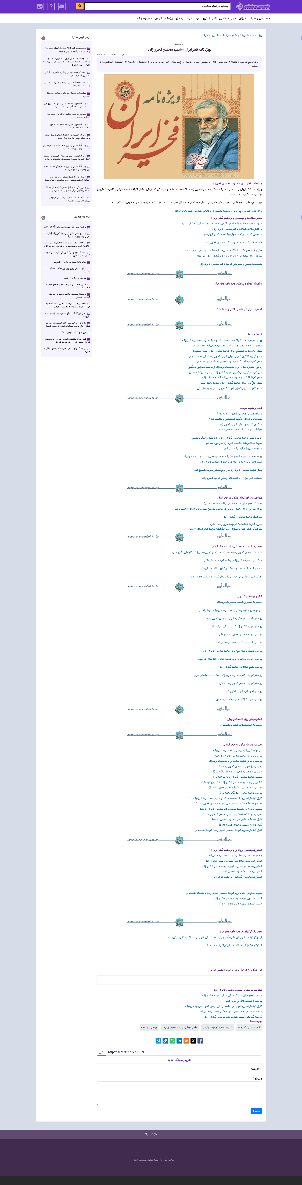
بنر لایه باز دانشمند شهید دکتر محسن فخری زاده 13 (232, 814)
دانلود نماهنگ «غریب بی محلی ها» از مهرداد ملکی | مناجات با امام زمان (67, 84)
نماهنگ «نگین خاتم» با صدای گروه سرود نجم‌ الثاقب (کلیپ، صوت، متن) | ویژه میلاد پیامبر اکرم (67, 244)
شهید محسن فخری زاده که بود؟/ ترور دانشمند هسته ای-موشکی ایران (222, 223)
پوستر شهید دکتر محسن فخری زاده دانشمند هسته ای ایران (228, 675)
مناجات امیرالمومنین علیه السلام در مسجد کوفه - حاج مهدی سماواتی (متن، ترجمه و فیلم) (68, 324)
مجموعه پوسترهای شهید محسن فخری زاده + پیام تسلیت (229, 610)
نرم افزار (180, 18)
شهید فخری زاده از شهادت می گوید (242, 448)
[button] (165, 1041)
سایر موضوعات (144, 18)
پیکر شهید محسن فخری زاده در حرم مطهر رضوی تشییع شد (228, 470)
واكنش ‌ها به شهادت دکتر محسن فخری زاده (237, 229)
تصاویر (206, 18)
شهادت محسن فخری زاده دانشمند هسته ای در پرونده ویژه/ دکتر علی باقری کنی (217, 552)
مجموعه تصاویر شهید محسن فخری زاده (239, 602)
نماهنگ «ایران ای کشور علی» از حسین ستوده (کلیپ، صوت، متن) (67, 254)
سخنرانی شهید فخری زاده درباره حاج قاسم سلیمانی (233, 560)
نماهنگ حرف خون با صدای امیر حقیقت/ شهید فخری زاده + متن (225, 529)
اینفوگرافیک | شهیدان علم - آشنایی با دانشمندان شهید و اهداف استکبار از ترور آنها (214, 937)
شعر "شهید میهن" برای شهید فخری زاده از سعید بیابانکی (229, 388)
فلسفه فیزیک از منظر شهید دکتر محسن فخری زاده (233, 242)
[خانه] (253, 6)
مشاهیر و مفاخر (221, 18)
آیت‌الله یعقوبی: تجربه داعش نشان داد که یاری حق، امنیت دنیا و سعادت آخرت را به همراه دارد (66, 105)
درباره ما (51, 6)
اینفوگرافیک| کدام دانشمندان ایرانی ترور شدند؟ (234, 945)
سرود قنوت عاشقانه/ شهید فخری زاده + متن (236, 524)
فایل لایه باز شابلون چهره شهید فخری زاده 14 (237, 819)
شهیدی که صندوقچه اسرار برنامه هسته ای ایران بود (232, 234)
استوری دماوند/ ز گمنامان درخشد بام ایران (238, 877)
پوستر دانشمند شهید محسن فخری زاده (239, 642)
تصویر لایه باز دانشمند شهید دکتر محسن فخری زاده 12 (231, 809)
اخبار (234, 18)
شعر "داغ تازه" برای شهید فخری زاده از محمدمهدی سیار (231, 383)
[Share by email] (186, 1041)
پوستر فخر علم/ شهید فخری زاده (243, 691)
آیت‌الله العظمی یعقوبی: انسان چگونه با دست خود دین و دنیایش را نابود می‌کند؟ (67, 168)
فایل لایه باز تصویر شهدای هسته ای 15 (240, 825)
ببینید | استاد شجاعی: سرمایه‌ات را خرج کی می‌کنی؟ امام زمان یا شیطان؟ (69, 199)
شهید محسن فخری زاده (249, 1027)
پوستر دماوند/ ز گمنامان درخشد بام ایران (239, 699)
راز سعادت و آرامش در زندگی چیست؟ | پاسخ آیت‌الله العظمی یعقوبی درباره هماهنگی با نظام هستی (67, 178)
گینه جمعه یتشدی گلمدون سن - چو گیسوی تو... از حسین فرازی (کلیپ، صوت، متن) (67, 340)
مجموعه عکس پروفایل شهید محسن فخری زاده (235, 855)
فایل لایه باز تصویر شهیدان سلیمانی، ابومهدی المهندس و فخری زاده (223, 1006)
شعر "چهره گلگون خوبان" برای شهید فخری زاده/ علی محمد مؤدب (225, 356)
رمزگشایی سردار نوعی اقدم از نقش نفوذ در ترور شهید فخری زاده (226, 576)
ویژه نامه (168, 18)
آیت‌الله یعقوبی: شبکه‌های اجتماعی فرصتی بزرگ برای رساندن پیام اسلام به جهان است (67, 136)
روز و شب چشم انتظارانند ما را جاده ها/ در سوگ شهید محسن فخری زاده (222, 340)
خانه (267, 18)
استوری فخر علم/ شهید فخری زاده (242, 871)
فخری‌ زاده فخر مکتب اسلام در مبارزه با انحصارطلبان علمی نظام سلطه (223, 250)
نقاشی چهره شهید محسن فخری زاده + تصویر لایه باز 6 (231, 782)
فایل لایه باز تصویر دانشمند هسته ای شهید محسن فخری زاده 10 (225, 798)
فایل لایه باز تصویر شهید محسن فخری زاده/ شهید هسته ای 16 (226, 830)
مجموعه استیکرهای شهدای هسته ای (241, 725)
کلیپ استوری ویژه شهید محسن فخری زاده (238, 898)
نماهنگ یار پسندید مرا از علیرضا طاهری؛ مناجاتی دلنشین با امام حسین (67, 74)
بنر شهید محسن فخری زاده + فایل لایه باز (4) (236, 771)
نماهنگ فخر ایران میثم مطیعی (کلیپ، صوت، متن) (233, 503)
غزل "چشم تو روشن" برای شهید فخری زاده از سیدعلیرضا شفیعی (225, 372)
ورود (40, 6)
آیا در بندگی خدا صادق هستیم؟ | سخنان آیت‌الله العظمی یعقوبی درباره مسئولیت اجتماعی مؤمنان (67, 189)
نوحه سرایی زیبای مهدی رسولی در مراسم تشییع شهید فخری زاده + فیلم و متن (217, 509)
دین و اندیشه (256, 18)
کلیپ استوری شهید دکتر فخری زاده (242, 904)
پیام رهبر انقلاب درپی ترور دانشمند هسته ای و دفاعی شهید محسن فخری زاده (218, 211)
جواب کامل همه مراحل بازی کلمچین (69, 262)
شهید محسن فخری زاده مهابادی (217, 1027)
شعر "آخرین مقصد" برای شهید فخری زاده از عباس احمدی (229, 361)
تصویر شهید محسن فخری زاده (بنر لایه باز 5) (236, 777)
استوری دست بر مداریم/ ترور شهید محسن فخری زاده (232, 866)
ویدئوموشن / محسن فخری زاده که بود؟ (239, 413)
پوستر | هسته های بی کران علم (244, 1001)
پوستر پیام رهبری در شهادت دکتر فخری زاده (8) (235, 787)
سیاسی (247, 35)
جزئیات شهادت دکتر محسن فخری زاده (240, 429)
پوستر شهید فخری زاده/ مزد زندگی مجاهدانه (236, 626)
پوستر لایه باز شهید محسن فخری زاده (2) (238, 756)
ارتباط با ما (61, 6)
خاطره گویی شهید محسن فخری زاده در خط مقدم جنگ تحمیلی (226, 438)
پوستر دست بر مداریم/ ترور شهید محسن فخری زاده (232, 651)
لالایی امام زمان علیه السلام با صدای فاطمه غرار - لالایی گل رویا (68, 286)
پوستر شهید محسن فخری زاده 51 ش (240, 683)
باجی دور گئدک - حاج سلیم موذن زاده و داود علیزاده (67, 314)
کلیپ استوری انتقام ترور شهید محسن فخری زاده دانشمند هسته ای (224, 893)
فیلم (189, 18)
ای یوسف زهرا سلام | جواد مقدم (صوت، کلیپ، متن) (67, 350)
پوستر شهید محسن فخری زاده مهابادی (240, 634)
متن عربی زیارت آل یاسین (74, 278)
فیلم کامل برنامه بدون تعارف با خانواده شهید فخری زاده (231, 462)
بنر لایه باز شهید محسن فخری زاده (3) (240, 766)
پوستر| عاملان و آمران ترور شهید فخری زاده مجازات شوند (229, 659)
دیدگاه (258, 1079)
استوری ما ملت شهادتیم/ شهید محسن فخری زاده (234, 861)
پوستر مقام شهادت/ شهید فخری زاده (241, 667)
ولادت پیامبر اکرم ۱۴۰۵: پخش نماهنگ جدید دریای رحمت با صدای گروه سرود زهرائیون (67, 50)
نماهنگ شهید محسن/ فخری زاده (243, 517)
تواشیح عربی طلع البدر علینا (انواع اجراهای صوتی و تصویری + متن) (68, 235)
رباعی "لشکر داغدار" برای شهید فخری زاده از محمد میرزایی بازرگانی (225, 367)
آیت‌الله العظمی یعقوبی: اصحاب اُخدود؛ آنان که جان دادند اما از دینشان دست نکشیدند (66, 147)
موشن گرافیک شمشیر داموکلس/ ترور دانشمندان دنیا (231, 568)
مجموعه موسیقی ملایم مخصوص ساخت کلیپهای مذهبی (69, 295)
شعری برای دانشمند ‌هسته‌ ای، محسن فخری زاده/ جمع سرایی (227, 345)
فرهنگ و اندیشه (232, 35)
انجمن (158, 18)
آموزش (242, 18)
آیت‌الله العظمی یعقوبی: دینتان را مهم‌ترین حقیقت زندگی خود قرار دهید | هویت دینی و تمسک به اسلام (66, 157)
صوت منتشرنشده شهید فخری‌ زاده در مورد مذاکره (234, 443)
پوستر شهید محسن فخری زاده (143, 1027)
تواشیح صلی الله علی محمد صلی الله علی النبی (65, 227)
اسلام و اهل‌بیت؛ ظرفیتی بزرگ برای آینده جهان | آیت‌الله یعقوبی (67, 115)
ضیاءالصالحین (151, 1160)
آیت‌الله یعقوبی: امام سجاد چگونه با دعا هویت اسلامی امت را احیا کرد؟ (69, 126)
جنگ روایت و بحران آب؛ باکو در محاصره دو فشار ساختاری (68, 94)
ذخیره (256, 1111)
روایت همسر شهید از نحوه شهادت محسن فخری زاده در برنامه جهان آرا (223, 456)
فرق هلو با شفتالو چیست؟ (74, 332)
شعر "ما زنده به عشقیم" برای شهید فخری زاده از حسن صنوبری (227, 351)
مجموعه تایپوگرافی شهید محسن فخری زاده (237, 750)
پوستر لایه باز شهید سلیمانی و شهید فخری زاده (235, 761)
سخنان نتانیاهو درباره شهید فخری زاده (240, 424)
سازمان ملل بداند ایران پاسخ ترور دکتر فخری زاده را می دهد (229, 256)
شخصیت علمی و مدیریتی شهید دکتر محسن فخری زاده (230, 264)
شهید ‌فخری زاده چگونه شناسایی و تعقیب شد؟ (235, 419)
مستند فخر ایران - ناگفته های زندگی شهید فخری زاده (232, 478)
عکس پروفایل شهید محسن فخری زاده (180, 1027)
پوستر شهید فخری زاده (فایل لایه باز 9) (240, 793)
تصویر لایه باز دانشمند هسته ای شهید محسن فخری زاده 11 (228, 803)
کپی (101, 1052)
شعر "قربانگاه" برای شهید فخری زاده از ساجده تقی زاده (232, 377)
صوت (197, 18)
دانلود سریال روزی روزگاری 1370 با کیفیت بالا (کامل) (67, 270)
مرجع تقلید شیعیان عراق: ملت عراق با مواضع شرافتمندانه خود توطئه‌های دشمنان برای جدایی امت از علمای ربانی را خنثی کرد (66, 62)
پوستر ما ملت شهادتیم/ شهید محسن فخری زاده (234, 618)
